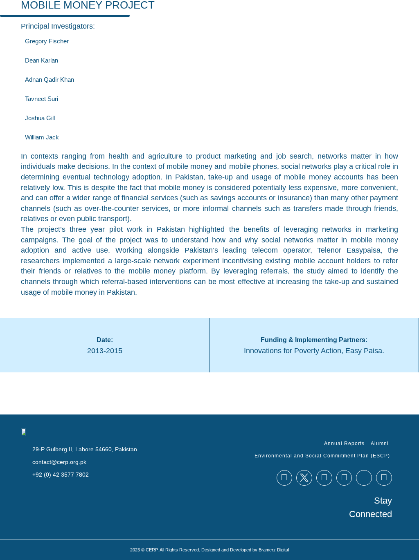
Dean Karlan (41, 60)
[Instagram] (384, 478)
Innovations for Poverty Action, (293, 350)
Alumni (380, 443)
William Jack (42, 137)
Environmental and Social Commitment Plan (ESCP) (322, 456)
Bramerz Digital (274, 549)
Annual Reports (344, 443)
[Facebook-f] (285, 478)
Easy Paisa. (364, 350)
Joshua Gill (40, 117)
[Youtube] (344, 478)
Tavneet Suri (41, 98)
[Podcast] (364, 478)
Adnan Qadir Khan (49, 79)
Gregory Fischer (47, 41)
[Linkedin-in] (324, 478)
